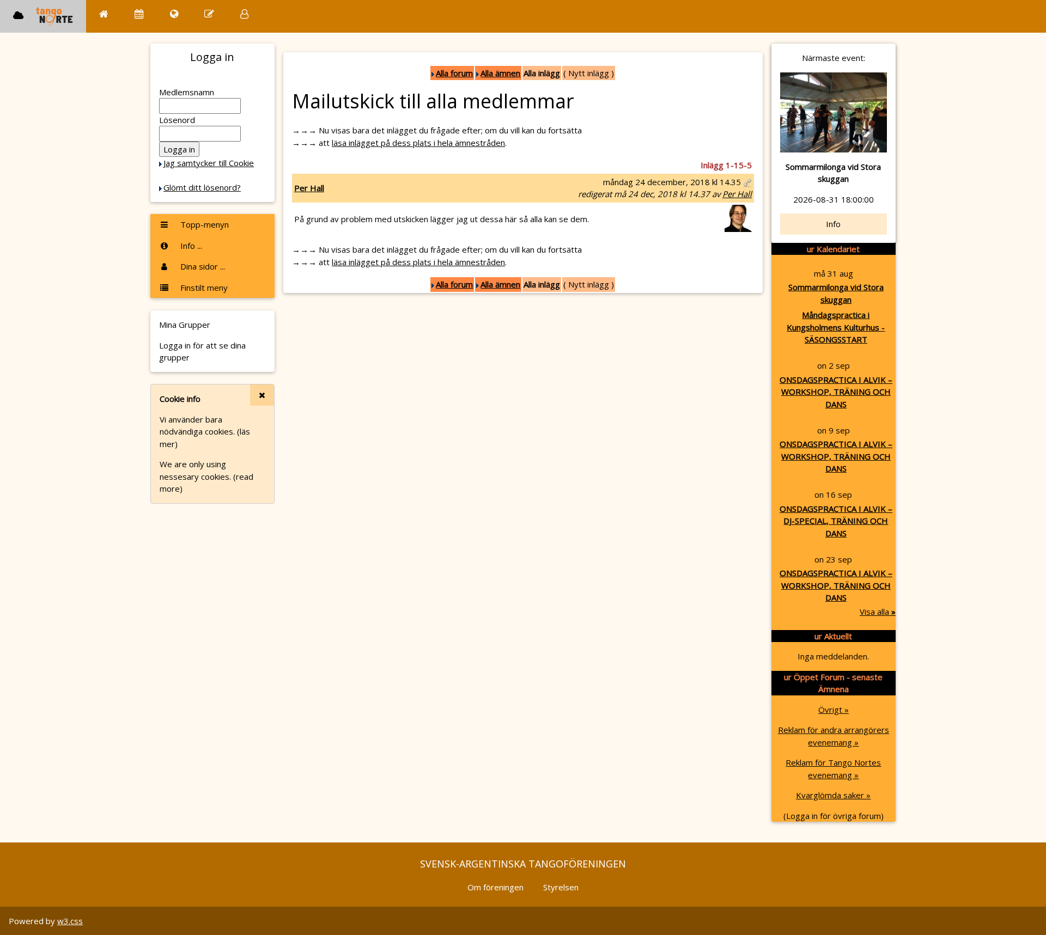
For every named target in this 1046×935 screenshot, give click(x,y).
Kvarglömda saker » (833, 795)
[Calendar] (139, 14)
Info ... (190, 245)
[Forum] (209, 14)
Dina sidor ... (201, 266)
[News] (174, 14)
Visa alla (878, 611)
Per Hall (309, 187)
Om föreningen (495, 887)
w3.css (70, 920)
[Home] (103, 14)
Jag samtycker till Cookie (208, 162)
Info (833, 223)
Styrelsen (561, 887)
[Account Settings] (244, 14)
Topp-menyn (203, 224)
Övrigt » (833, 709)
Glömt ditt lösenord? (202, 187)
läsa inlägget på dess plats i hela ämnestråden (418, 142)
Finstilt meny (203, 287)
